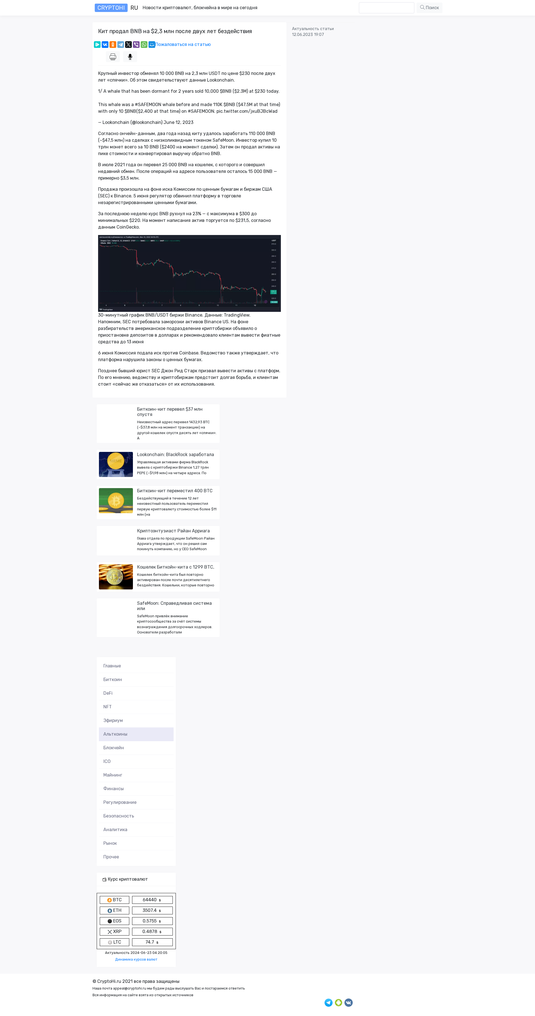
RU (118, 7)
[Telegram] (120, 44)
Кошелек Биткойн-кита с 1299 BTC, (175, 567)
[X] (128, 44)
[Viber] (136, 44)
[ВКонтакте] (105, 44)
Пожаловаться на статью (183, 44)
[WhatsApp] (144, 44)
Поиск (432, 7)
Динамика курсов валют (136, 959)
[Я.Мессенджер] (97, 44)
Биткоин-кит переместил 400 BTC (175, 490)
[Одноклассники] (113, 44)
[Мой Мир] (152, 44)
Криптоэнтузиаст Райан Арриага (173, 530)
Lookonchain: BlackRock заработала (175, 454)
